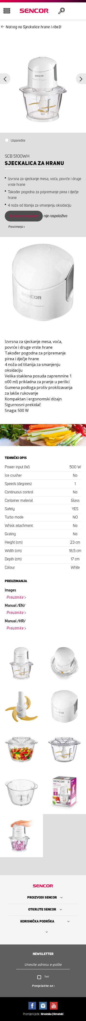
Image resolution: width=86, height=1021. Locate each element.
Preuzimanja (15, 226)
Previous (5, 78)
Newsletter (43, 954)
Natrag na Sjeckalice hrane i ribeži (33, 27)
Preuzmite (15, 597)
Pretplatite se (42, 986)
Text (46, 976)
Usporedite (18, 140)
